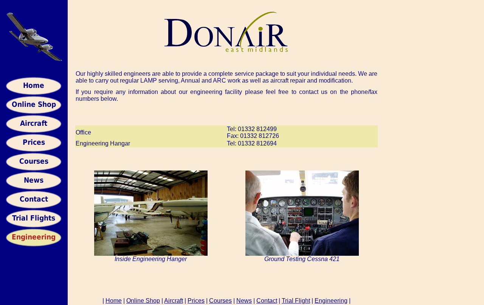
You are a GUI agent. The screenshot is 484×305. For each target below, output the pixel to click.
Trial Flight (296, 300)
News (244, 300)
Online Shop (143, 300)
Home (113, 300)
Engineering (331, 300)
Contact (266, 300)
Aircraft (173, 300)
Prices (196, 300)
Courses (220, 300)
